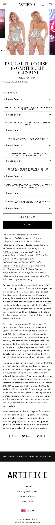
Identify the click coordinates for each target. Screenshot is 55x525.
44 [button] (53, 54)
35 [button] (31, 54)
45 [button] (28, 57)
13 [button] (31, 51)
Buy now (27, 224)
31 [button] (21, 54)
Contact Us (27, 486)
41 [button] (46, 54)
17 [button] (41, 51)
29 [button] (17, 54)
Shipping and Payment (27, 491)
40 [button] (43, 54)
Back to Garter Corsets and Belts (30, 456)
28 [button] (14, 54)
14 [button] (34, 51)
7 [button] (17, 51)
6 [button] (14, 51)
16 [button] (39, 51)
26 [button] (9, 54)
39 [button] (41, 54)
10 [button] (24, 51)
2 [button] (5, 51)
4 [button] (9, 51)
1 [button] (2, 51)
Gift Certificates (27, 496)
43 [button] (51, 54)
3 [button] (7, 51)
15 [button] (36, 51)
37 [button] (36, 54)
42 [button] (48, 54)
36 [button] (34, 54)
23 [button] (2, 54)
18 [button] (44, 51)
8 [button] (19, 51)
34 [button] (29, 54)
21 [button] (51, 51)
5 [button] (12, 51)
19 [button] (46, 51)
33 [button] (26, 54)
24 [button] (4, 54)
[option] (28, 32)
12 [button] (29, 51)
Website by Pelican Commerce (27, 522)
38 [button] (39, 54)
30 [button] (19, 54)
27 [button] (12, 54)
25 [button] (7, 54)
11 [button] (27, 51)
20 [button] (49, 51)
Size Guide (27, 501)
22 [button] (53, 51)
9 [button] (22, 51)
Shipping (6, 82)
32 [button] (24, 54)
